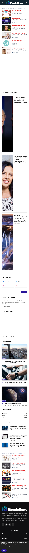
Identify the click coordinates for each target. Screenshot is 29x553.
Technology (4, 417)
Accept (4, 550)
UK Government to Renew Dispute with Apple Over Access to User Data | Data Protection (18, 436)
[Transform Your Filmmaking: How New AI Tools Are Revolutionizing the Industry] (5, 428)
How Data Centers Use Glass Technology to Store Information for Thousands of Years (18, 445)
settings (13, 547)
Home (9, 88)
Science (4, 358)
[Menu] (2, 2)
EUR (10, 336)
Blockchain (4, 413)
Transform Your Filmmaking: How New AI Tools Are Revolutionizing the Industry (18, 428)
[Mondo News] (14, 2)
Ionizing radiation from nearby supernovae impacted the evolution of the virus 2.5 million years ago (16, 405)
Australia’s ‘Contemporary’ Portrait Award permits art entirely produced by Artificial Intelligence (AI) (20, 218)
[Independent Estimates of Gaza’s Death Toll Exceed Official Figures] (14, 351)
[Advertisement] (14, 71)
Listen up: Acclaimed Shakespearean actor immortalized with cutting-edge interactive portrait (20, 100)
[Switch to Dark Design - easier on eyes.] (27, 2)
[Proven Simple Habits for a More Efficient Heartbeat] (14, 372)
